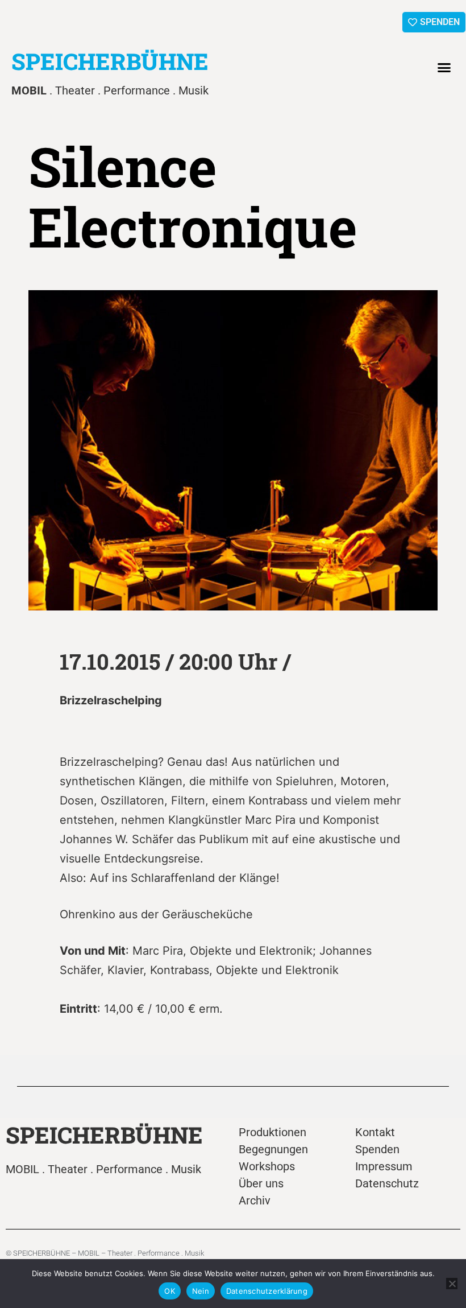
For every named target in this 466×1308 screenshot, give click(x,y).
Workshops (267, 1166)
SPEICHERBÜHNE (110, 61)
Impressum (384, 1166)
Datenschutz (387, 1183)
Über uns (261, 1183)
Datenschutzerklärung (266, 1290)
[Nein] (451, 1283)
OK (169, 1290)
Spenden (377, 1149)
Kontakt (375, 1132)
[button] (444, 68)
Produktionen (272, 1132)
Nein (200, 1290)
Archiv (255, 1200)
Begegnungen (273, 1149)
